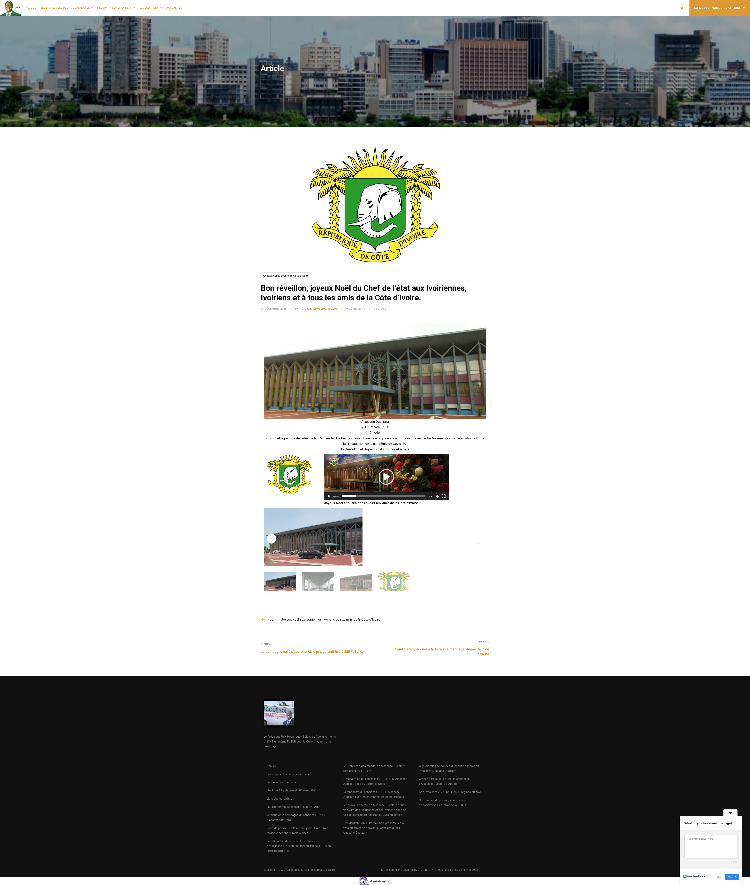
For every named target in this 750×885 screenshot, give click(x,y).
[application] (386, 477)
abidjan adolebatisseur (319, 308)
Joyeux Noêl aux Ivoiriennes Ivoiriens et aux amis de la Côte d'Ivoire (330, 619)
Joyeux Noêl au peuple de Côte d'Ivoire (285, 275)
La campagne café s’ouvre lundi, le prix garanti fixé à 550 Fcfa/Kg (312, 648)
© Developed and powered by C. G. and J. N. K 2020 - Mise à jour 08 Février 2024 (429, 869)
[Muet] (437, 496)
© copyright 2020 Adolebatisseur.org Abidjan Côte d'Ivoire (299, 869)
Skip (719, 877)
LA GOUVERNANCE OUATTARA (717, 8)
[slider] (383, 496)
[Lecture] (329, 496)
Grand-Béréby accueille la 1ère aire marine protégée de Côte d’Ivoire (441, 648)
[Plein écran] (444, 496)
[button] (386, 477)
